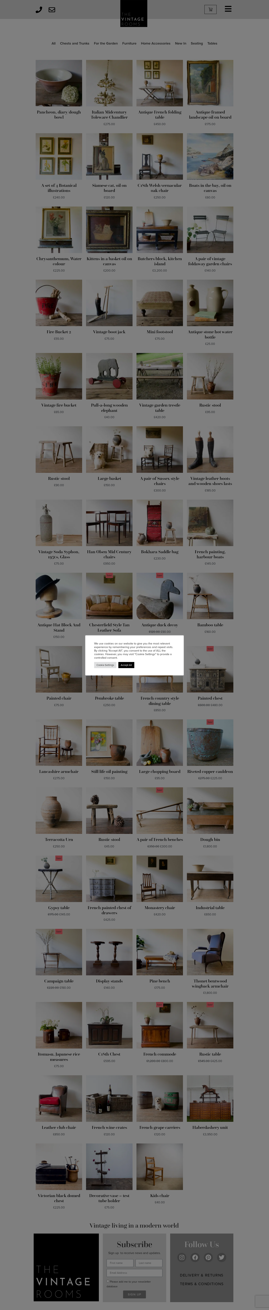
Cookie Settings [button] (105, 665)
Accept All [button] (126, 665)
